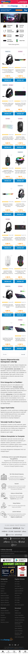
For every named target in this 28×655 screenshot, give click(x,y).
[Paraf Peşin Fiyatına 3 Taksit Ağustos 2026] (14, 10)
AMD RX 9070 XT (19, 591)
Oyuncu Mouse (4, 600)
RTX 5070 (17, 595)
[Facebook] (10, 645)
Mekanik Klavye (5, 595)
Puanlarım (3, 617)
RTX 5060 (17, 584)
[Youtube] (15, 645)
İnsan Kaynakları (19, 615)
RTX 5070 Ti (18, 598)
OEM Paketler (4, 581)
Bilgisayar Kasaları (18, 386)
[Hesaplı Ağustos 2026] (14, 2)
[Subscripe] (26, 556)
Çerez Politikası (19, 630)
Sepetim (3, 620)
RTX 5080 (17, 600)
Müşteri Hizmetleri (5, 613)
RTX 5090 (17, 602)
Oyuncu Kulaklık (5, 598)
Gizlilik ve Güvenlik (19, 617)
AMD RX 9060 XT (19, 588)
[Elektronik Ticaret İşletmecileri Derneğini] (22, 542)
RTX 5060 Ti (18, 586)
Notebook (3, 584)
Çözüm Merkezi (5, 610)
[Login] (2, 6)
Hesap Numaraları (19, 620)
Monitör (3, 586)
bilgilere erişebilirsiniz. (16, 517)
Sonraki (23, 354)
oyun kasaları (17, 368)
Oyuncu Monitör (5, 602)
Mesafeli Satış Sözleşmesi (18, 633)
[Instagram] (12, 645)
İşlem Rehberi (18, 628)
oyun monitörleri (9, 368)
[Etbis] (22, 571)
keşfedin (22, 479)
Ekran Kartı (3, 593)
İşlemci (2, 591)
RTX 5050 (17, 581)
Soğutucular (9, 394)
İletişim (17, 610)
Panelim (3, 615)
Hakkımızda (18, 613)
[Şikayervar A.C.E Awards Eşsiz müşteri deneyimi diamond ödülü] (8, 571)
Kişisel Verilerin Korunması (19, 623)
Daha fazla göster (5, 605)
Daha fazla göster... (14, 44)
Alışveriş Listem (5, 622)
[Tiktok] (18, 645)
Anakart (3, 588)
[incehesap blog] (7, 632)
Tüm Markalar (18, 626)
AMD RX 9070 (18, 593)
